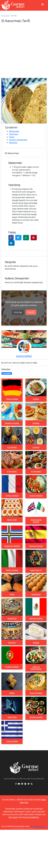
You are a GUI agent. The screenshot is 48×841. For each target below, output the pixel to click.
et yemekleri (6, 373)
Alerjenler (13, 142)
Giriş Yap (18, 312)
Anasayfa (5, 15)
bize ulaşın (13, 817)
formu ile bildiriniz (31, 817)
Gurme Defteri (24, 356)
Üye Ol (31, 312)
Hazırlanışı (13, 134)
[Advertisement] (24, 52)
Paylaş (12, 137)
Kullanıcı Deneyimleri (18, 139)
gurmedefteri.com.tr (35, 826)
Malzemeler (14, 131)
